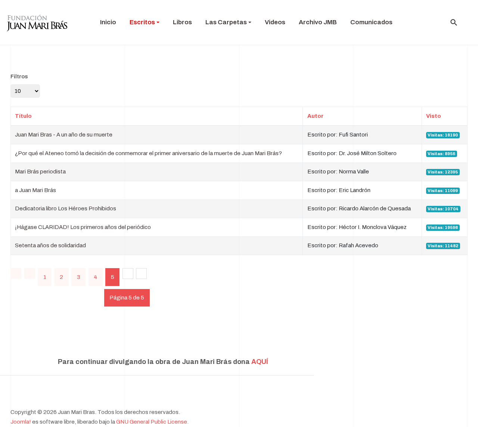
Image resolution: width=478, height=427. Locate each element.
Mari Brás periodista (40, 172)
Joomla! (20, 422)
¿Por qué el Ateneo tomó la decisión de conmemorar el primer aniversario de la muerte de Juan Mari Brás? (148, 153)
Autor (315, 116)
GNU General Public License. (152, 422)
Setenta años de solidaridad (50, 245)
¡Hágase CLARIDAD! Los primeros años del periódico (83, 227)
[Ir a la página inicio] (15, 273)
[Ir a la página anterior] (29, 273)
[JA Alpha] (37, 22)
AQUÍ (259, 361)
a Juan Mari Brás (35, 190)
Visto (433, 116)
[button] (144, 22)
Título (23, 116)
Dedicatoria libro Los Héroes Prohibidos (65, 208)
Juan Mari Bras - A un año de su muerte (63, 135)
